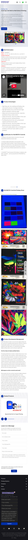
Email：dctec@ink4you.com (7, 495)
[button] (2, 419)
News (2, 486)
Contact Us (4, 28)
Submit (14, 470)
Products (3, 478)
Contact (3, 489)
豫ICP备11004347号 (21, 535)
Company (3, 483)
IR (12, 537)
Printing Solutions (5, 481)
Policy (15, 537)
